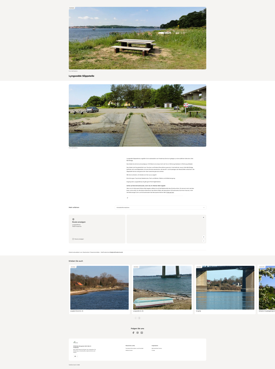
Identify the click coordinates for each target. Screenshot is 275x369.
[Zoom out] (204, 241)
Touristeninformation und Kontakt (134, 348)
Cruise (153, 350)
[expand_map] (203, 217)
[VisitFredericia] (75, 342)
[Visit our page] (133, 332)
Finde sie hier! (170, 192)
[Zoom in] (204, 237)
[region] (166, 229)
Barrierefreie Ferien (157, 348)
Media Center (129, 350)
